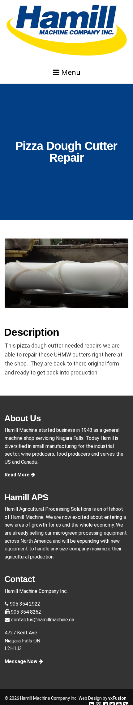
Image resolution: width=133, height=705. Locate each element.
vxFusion (117, 698)
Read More (18, 475)
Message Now (22, 661)
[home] (66, 30)
